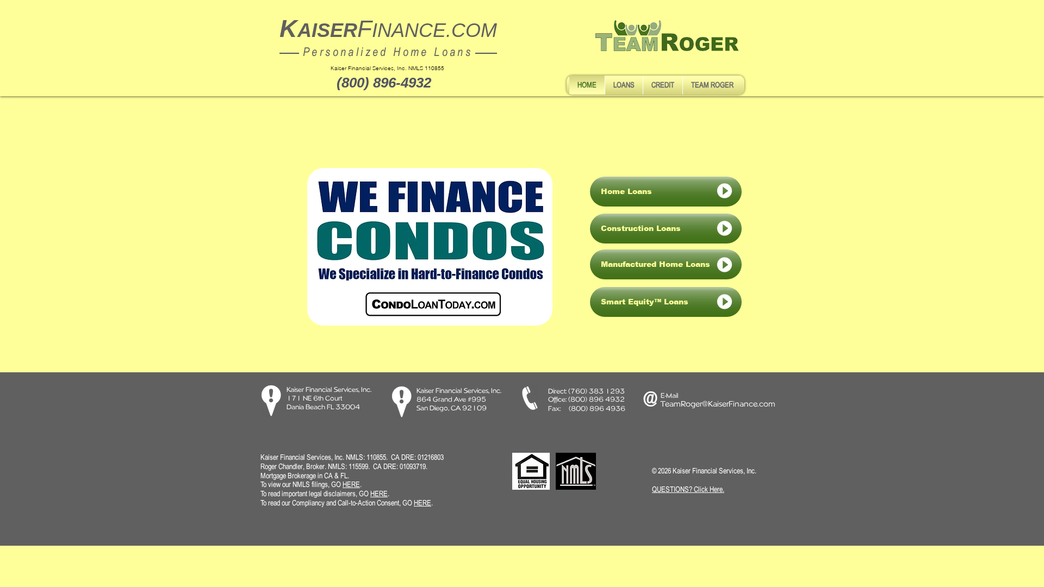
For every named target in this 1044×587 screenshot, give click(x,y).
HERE (379, 493)
